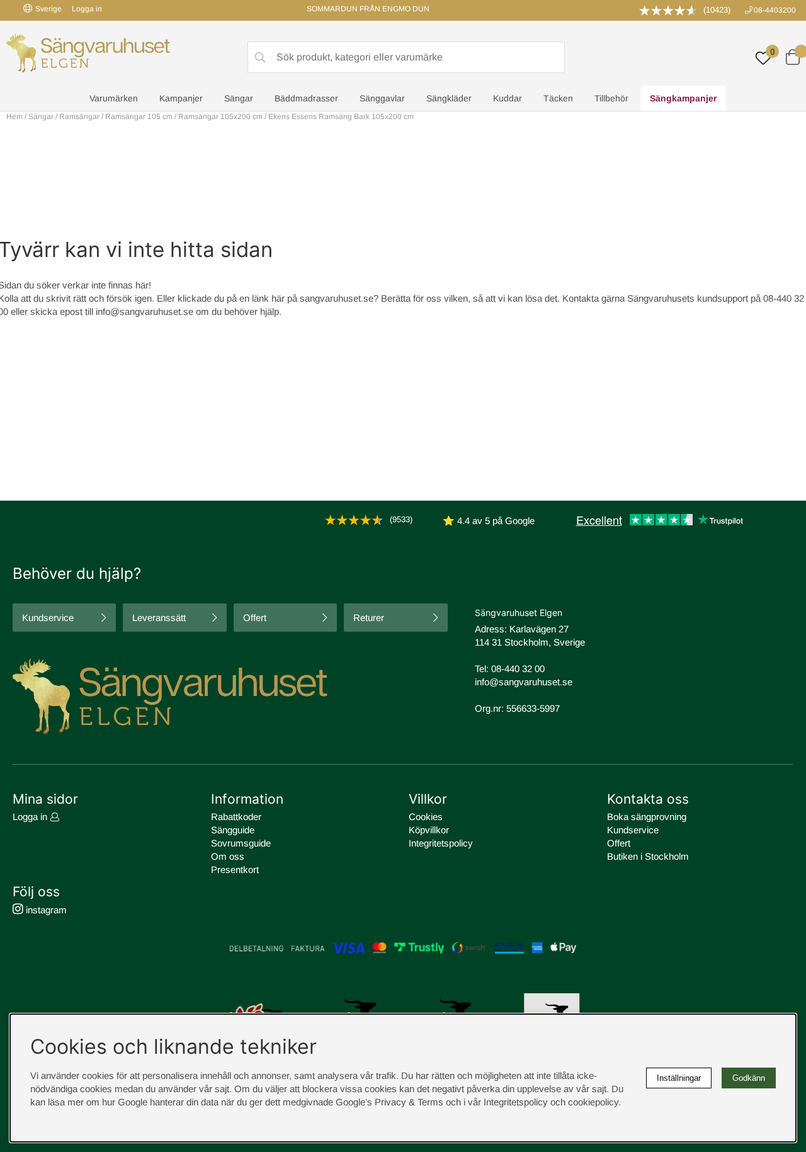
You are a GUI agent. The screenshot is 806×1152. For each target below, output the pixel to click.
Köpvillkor (429, 829)
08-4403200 (775, 10)
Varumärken (113, 98)
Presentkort (235, 869)
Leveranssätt (159, 617)
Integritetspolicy (441, 843)
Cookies (426, 816)
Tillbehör (611, 98)
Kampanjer (181, 98)
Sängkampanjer (683, 98)
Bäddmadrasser (306, 98)
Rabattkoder (236, 816)
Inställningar (679, 1078)
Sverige (48, 8)
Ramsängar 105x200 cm (220, 116)
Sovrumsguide (241, 843)
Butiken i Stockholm (648, 856)
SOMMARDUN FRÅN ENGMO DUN (368, 8)
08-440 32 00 (518, 668)
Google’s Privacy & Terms (389, 1102)
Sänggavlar (382, 98)
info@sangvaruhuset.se (144, 311)
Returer (368, 617)
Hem (14, 116)
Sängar (238, 98)
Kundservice (48, 617)
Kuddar (507, 98)
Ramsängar (79, 116)
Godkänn (748, 1078)
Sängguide (232, 829)
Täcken (558, 98)
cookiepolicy (593, 1102)
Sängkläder (449, 98)
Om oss (227, 856)
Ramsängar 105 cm (139, 116)
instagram (45, 909)
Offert (254, 617)
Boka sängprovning (646, 816)
